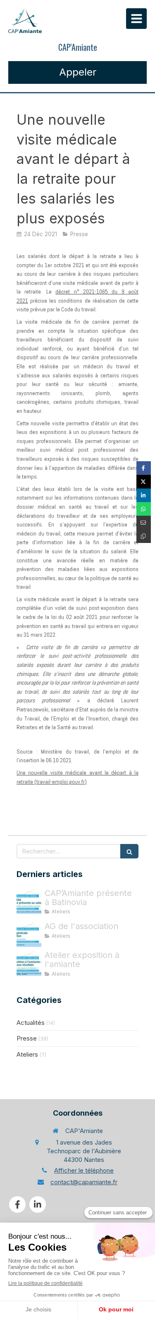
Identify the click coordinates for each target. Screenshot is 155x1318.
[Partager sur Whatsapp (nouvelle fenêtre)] (143, 509)
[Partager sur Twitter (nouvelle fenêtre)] (143, 481)
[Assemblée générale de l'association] (29, 934)
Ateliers (27, 1054)
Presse (27, 1038)
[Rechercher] (129, 851)
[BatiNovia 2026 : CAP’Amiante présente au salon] (29, 901)
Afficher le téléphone (84, 1170)
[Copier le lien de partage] (143, 536)
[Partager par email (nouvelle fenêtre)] (143, 522)
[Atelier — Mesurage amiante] (29, 963)
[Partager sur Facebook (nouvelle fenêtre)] (143, 468)
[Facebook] (17, 1204)
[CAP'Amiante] (25, 20)
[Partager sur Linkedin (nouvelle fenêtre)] (143, 495)
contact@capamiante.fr (83, 1182)
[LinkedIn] (37, 1204)
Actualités (31, 1022)
